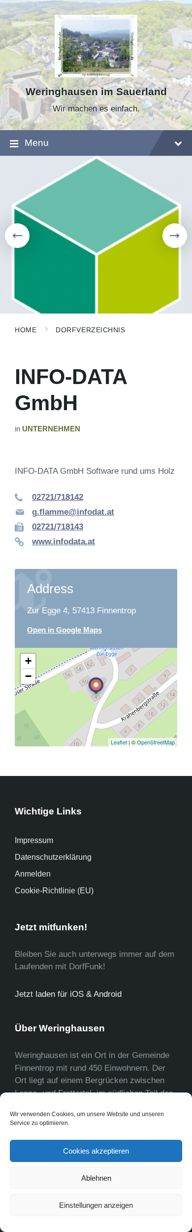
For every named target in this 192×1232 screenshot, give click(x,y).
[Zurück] (17, 235)
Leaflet (119, 742)
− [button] (28, 676)
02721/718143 (57, 526)
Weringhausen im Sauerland (96, 92)
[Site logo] (96, 74)
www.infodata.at (63, 541)
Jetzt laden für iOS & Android (68, 994)
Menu (37, 143)
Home (25, 330)
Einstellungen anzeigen (96, 1205)
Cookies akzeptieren (96, 1151)
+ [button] (28, 661)
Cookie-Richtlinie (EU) (54, 890)
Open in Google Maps (64, 630)
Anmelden (33, 874)
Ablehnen (96, 1178)
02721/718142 (57, 497)
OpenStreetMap (156, 742)
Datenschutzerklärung (53, 857)
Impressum (34, 840)
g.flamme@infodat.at (73, 512)
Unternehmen (51, 429)
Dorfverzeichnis (90, 330)
